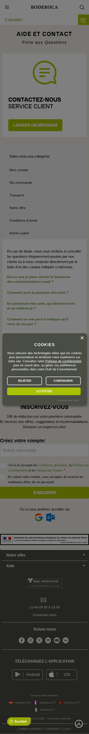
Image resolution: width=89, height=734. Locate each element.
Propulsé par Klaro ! (68, 400)
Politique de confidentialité (63, 361)
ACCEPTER (44, 391)
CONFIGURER (63, 380)
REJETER (24, 380)
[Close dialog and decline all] (82, 338)
